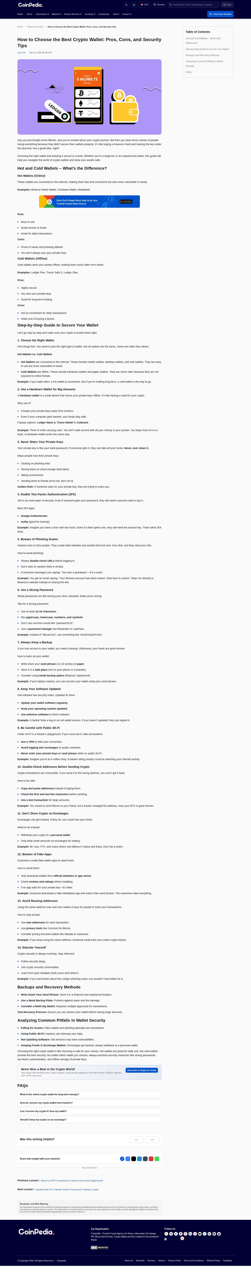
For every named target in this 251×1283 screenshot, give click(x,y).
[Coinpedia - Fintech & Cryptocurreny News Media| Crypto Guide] (30, 5)
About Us (129, 1260)
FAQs (189, 72)
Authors (161, 1260)
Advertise (140, 1260)
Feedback (227, 1260)
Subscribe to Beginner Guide (141, 1070)
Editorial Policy (213, 1260)
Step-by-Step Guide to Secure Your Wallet (207, 49)
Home (20, 27)
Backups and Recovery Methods (202, 55)
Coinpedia (61, 1260)
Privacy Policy (174, 1260)
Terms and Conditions (194, 1260)
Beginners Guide (35, 27)
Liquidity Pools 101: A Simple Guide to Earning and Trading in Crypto (66, 1189)
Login (228, 4)
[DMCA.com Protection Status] (100, 1249)
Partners (151, 1260)
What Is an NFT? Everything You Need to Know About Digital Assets (72, 1180)
